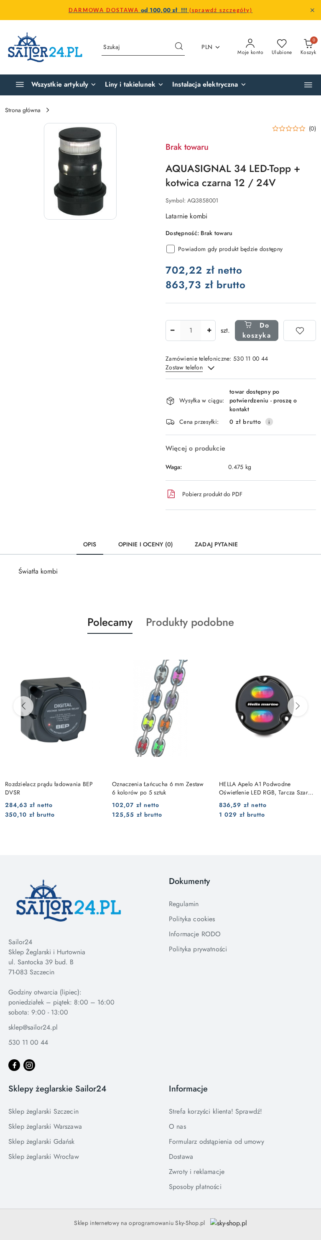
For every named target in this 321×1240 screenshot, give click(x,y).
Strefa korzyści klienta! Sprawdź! (215, 1111)
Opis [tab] (90, 544)
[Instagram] (29, 1065)
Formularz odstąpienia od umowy (216, 1141)
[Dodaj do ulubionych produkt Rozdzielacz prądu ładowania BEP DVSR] (92, 653)
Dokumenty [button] (189, 881)
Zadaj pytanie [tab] (216, 544)
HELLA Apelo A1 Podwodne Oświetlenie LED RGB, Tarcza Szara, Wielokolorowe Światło (266, 788)
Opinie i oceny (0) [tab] (145, 544)
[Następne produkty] (297, 706)
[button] (308, 85)
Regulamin (184, 904)
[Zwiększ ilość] (209, 330)
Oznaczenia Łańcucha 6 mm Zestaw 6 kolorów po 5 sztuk (158, 788)
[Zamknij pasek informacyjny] (312, 10)
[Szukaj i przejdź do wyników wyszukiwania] (179, 47)
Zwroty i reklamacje (196, 1171)
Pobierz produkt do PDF (212, 494)
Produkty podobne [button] (190, 622)
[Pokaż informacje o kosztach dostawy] (269, 421)
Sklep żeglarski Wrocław (43, 1156)
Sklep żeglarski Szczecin (43, 1111)
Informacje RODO (195, 934)
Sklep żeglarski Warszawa (45, 1126)
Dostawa (181, 1156)
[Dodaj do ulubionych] (299, 330)
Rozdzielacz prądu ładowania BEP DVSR (49, 788)
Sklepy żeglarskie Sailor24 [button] (57, 1089)
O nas (177, 1126)
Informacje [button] (188, 1089)
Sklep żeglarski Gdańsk (41, 1141)
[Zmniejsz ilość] (172, 330)
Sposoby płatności (195, 1186)
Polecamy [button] (109, 622)
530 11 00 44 (28, 1042)
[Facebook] (14, 1065)
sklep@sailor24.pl (33, 1027)
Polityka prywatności (198, 949)
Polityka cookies (192, 919)
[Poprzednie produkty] (23, 706)
